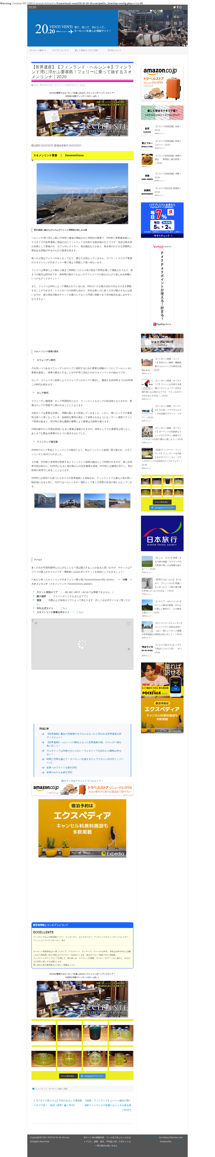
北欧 (65, 1089)
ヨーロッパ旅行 (36, 50)
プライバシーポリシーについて (107, 1150)
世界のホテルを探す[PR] (59, 772)
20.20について (114, 50)
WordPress (177, 1141)
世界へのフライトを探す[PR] (62, 767)
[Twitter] (174, 7)
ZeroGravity (153, 1137)
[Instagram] (180, 7)
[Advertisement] (82, 325)
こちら (63, 608)
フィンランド (41, 1089)
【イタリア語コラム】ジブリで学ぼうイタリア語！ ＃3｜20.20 (169, 649)
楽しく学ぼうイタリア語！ (87, 50)
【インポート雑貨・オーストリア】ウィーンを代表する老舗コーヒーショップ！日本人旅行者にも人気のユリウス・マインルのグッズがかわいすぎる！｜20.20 (162, 388)
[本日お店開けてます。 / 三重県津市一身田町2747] (43, 1033)
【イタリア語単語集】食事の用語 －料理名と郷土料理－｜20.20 (168, 159)
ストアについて (59, 50)
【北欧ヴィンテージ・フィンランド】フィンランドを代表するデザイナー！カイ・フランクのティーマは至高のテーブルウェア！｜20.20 (162, 457)
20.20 (36, 85)
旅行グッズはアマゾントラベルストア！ (82, 780)
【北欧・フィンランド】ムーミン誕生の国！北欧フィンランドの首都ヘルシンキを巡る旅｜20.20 (107, 1105)
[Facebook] (177, 7)
